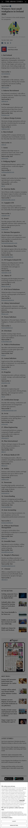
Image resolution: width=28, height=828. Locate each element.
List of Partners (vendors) (6, 817)
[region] (14, 805)
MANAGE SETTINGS (14, 825)
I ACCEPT (14, 821)
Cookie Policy (22, 800)
